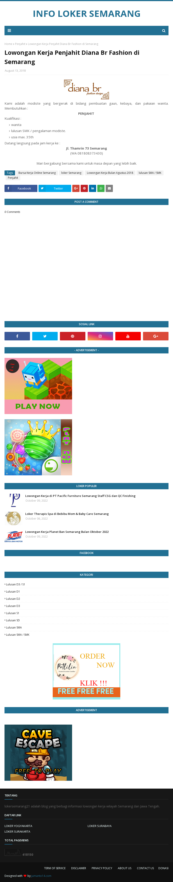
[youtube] (128, 336)
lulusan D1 (13, 591)
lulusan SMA (14, 627)
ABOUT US (124, 868)
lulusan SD (13, 620)
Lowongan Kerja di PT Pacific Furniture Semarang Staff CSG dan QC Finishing (80, 496)
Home (8, 44)
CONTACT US (145, 868)
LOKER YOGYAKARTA (18, 826)
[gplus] (155, 336)
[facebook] (17, 336)
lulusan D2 (13, 599)
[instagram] (100, 336)
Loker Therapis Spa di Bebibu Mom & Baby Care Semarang (67, 514)
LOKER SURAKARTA (17, 831)
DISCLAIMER (78, 868)
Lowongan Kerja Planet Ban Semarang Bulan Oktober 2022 (67, 532)
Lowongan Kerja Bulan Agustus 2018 (110, 173)
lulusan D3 (13, 606)
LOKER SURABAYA (100, 826)
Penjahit (20, 44)
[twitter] (45, 336)
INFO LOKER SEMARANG (87, 13)
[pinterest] (72, 336)
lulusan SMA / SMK (150, 173)
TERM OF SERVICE (55, 868)
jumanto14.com (41, 876)
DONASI (163, 868)
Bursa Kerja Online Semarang (37, 173)
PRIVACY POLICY (102, 868)
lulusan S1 (12, 613)
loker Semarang (71, 173)
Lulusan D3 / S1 (15, 584)
